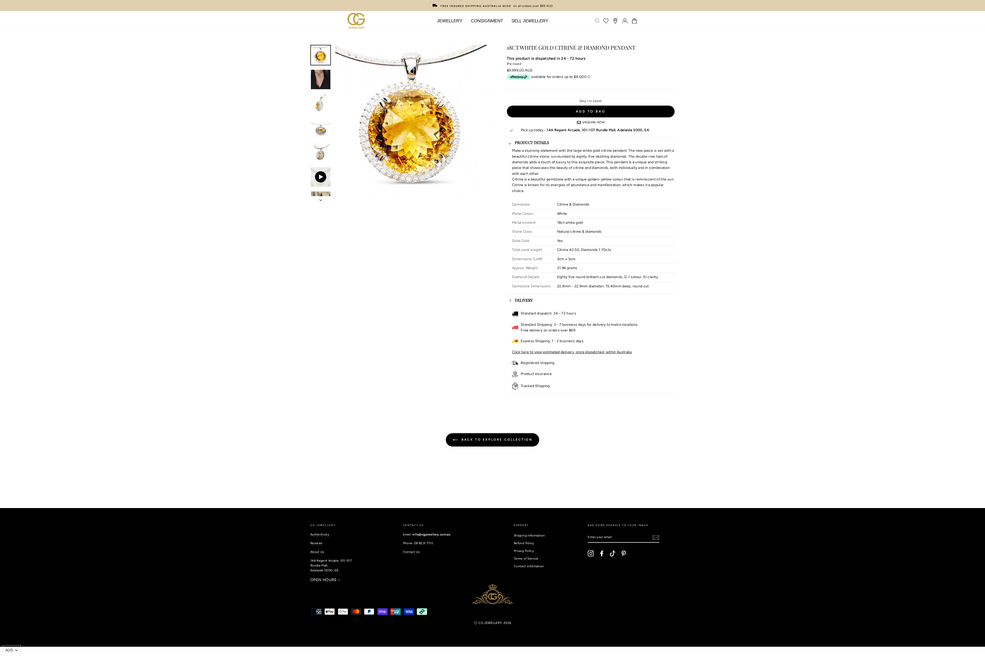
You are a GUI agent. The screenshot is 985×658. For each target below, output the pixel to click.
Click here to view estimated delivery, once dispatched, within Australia (572, 352)
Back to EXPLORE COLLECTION (496, 439)
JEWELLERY (449, 20)
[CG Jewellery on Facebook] (602, 553)
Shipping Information (529, 535)
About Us (317, 552)
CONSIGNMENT (487, 20)
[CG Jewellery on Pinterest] (623, 553)
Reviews (316, 543)
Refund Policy (524, 543)
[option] (492, 5)
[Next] (320, 198)
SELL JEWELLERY (529, 20)
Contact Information (529, 566)
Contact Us (411, 552)
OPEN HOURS (324, 580)
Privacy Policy (524, 551)
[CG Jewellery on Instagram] (591, 553)
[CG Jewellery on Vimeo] (612, 553)
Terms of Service (526, 558)
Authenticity (319, 534)
